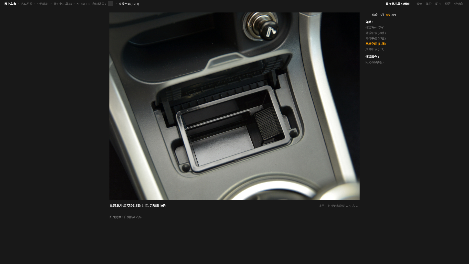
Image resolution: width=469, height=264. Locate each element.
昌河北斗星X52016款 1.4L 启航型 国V (137, 206)
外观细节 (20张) (375, 33)
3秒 (382, 15)
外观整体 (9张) (374, 27)
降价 (429, 4)
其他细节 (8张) (374, 49)
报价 (419, 4)
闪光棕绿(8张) (374, 62)
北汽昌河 (43, 4)
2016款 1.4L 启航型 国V (91, 4)
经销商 (458, 4)
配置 (448, 4)
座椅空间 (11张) (375, 43)
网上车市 (10, 4)
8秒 (394, 15)
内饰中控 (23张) (375, 38)
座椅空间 (124, 4)
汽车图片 (26, 4)
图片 (438, 4)
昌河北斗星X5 (62, 4)
